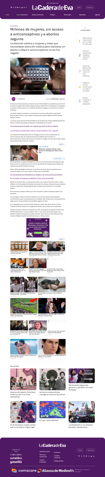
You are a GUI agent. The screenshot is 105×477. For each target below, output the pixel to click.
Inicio (7, 15)
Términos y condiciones (43, 455)
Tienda (78, 7)
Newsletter (82, 15)
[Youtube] (17, 7)
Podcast (52, 15)
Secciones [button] (22, 15)
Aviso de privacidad (42, 461)
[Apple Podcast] (24, 7)
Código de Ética (58, 461)
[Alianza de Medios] (55, 470)
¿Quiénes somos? (44, 451)
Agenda (97, 15)
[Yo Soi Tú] (16, 462)
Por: (20, 99)
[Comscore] (24, 470)
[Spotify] (22, 7)
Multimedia (67, 15)
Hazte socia (89, 7)
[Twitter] (13, 7)
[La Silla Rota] (16, 454)
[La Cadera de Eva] (15, 7)
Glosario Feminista (37, 15)
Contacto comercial (57, 456)
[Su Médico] (16, 457)
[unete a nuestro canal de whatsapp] (37, 227)
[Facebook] (11, 7)
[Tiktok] (20, 7)
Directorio (57, 452)
